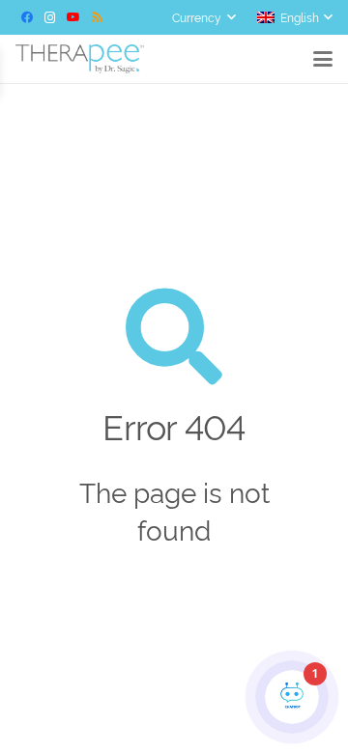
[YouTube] (73, 17)
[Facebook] (27, 17)
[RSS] (96, 17)
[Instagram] (50, 17)
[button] (203, 17)
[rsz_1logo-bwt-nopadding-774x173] (79, 58)
